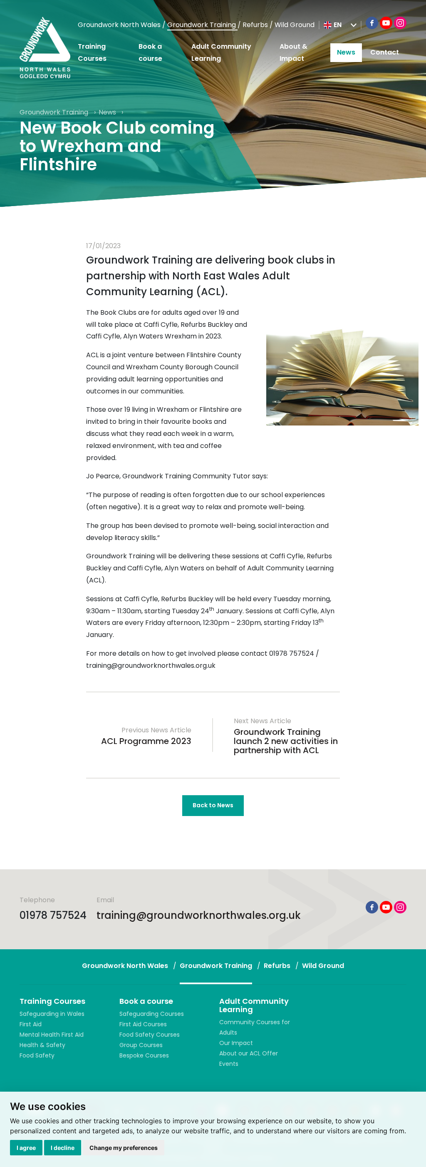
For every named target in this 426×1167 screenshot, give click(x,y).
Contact (384, 52)
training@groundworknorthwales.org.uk (199, 915)
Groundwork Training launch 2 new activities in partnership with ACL (286, 741)
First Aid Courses (143, 1024)
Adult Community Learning (221, 52)
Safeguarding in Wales (52, 1014)
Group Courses (141, 1045)
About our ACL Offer (248, 1053)
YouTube (386, 23)
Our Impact (236, 1043)
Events (228, 1064)
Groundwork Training (202, 25)
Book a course (150, 52)
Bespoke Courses (144, 1055)
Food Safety (37, 1055)
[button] (340, 25)
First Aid (31, 1024)
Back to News (213, 805)
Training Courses (92, 52)
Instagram (400, 23)
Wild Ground (295, 25)
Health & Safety (42, 1045)
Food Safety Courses (149, 1034)
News (346, 52)
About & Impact (293, 52)
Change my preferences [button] (123, 1147)
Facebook (372, 23)
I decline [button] (62, 1147)
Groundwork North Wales (120, 25)
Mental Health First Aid (52, 1034)
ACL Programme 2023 (146, 741)
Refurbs (256, 25)
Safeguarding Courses (151, 1014)
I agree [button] (26, 1147)
